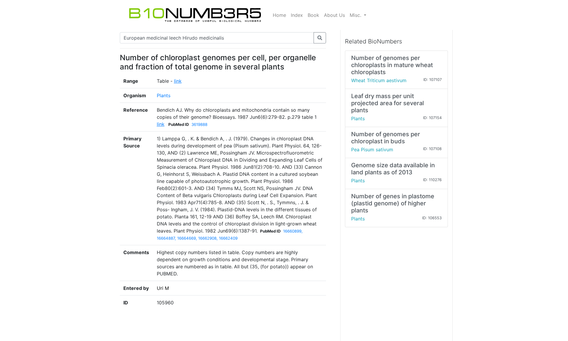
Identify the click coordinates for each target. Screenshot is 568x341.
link (178, 81)
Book (313, 15)
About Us (334, 15)
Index (297, 15)
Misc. (356, 15)
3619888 (199, 124)
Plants (163, 95)
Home (279, 15)
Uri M (163, 288)
